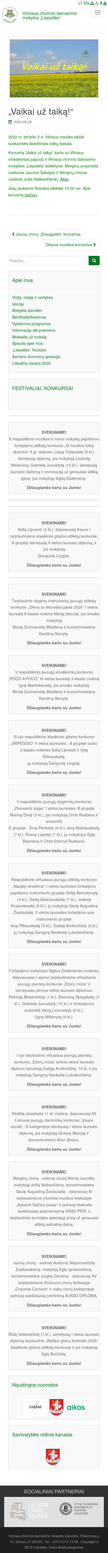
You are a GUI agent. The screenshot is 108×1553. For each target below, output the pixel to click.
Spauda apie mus (27, 343)
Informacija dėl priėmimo (33, 330)
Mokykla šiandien (27, 310)
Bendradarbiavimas (29, 317)
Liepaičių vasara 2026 (31, 363)
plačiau (31, 195)
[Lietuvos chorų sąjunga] (29, 1511)
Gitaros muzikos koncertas (69, 244)
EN (86, 3)
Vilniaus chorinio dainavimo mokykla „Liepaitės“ (49, 15)
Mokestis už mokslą (29, 337)
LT (80, 3)
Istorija (18, 304)
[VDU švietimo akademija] (79, 1508)
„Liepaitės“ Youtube (29, 350)
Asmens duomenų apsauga (36, 356)
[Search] (94, 260)
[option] (29, 1508)
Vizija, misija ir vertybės (32, 297)
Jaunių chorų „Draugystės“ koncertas (48, 234)
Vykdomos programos (31, 323)
